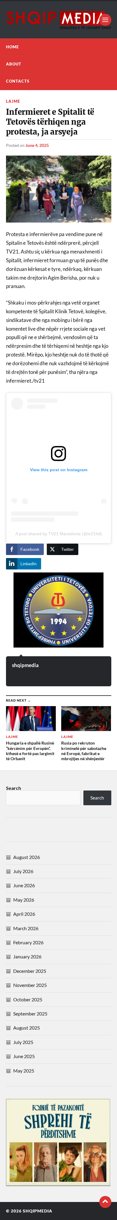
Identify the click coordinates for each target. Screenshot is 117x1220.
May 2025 (23, 1070)
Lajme (13, 101)
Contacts (17, 81)
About (13, 64)
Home (12, 46)
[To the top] (105, 1202)
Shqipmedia (37, 1211)
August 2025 (26, 1027)
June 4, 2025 (37, 145)
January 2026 (27, 956)
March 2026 (25, 928)
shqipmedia (25, 665)
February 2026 (28, 942)
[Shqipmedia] (58, 20)
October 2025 (27, 999)
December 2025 (29, 971)
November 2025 (30, 985)
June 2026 (24, 885)
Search (13, 788)
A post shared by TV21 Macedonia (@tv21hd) (58, 533)
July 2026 (23, 871)
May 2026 (23, 900)
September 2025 (30, 1013)
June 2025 (24, 1056)
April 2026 (24, 914)
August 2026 (26, 857)
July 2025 (23, 1042)
